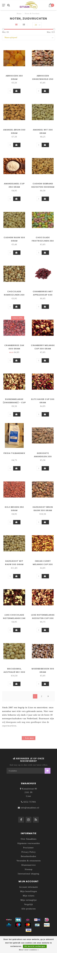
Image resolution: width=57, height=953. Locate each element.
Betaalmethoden (28, 856)
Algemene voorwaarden (28, 843)
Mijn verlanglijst (28, 900)
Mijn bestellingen (28, 891)
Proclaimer (28, 848)
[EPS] (27, 920)
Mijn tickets (28, 896)
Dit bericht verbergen (34, 946)
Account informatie (28, 887)
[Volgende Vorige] (48, 696)
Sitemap (28, 869)
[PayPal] (46, 925)
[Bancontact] (37, 925)
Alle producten (28, 909)
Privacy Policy (28, 852)
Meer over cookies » (29, 950)
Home (19, 13)
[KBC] (8, 925)
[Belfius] (8, 920)
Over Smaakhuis (28, 839)
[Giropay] (37, 920)
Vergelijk (28, 904)
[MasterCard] (27, 925)
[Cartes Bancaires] (18, 920)
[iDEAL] (46, 920)
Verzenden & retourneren (29, 861)
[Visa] (28, 930)
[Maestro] (18, 925)
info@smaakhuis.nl (30, 808)
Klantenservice (28, 865)
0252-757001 (30, 802)
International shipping (28, 874)
